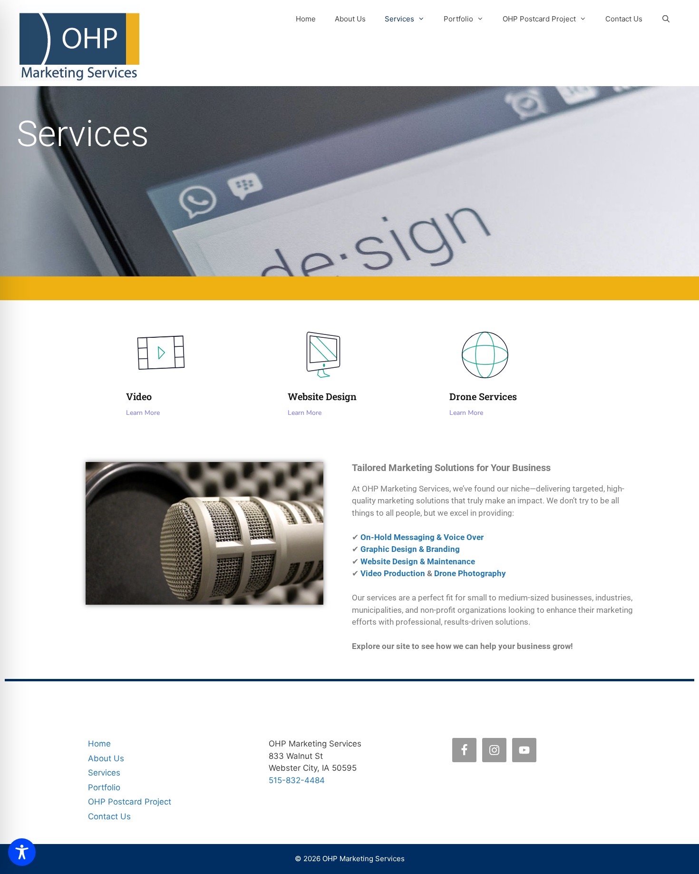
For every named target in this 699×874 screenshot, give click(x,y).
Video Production (392, 573)
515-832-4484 (297, 780)
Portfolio (458, 18)
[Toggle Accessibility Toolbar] (22, 852)
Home (306, 18)
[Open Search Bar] (666, 19)
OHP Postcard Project (539, 18)
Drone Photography (470, 573)
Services (399, 18)
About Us (350, 18)
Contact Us (623, 18)
